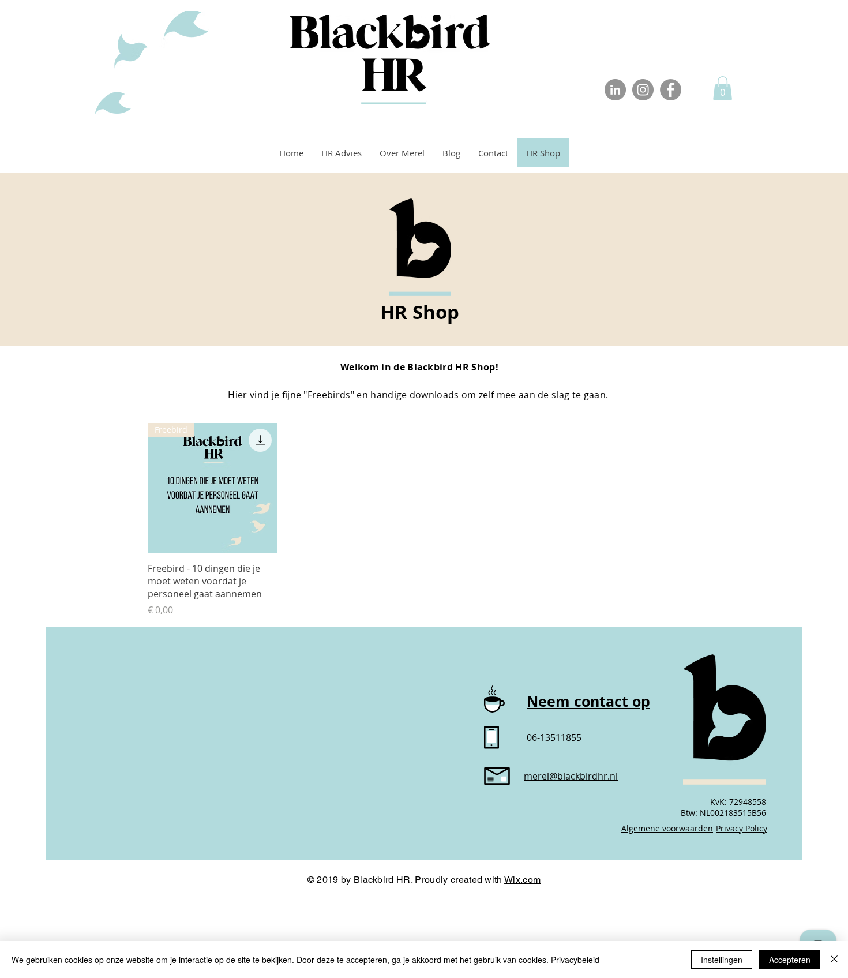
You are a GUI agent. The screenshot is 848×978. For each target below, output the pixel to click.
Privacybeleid (575, 959)
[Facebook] (670, 89)
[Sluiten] (834, 959)
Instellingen (721, 959)
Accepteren (790, 959)
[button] (722, 88)
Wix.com (522, 879)
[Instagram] (643, 89)
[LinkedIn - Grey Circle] (615, 89)
